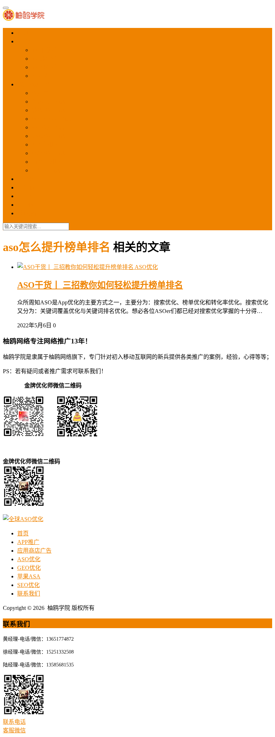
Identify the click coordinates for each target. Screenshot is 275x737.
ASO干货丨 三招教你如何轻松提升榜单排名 (100, 285)
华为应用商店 (49, 101)
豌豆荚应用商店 (52, 119)
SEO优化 (28, 205)
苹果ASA (28, 196)
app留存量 (44, 67)
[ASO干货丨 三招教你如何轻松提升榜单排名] (76, 267)
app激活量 (44, 59)
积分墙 (40, 76)
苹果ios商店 (46, 170)
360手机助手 (47, 144)
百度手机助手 (49, 162)
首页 (23, 33)
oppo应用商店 (49, 136)
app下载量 (44, 50)
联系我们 (28, 213)
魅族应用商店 (49, 110)
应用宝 (40, 93)
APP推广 (28, 41)
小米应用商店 (49, 153)
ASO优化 (28, 179)
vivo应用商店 (48, 127)
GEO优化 (29, 187)
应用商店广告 (34, 84)
